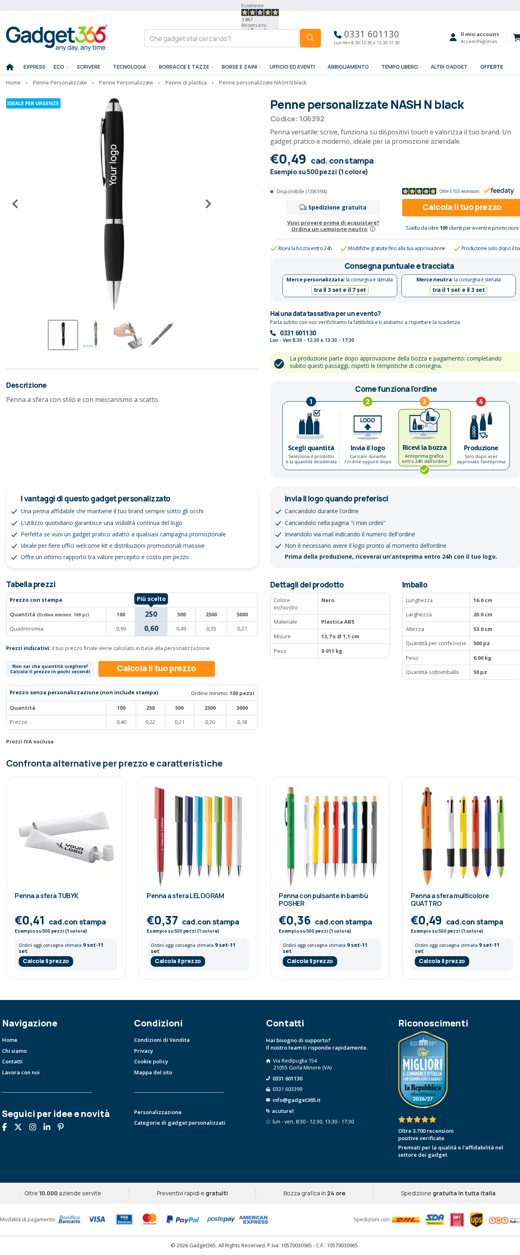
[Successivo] (205, 203)
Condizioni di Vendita (162, 1039)
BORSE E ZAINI (239, 66)
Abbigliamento (348, 66)
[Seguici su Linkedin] (49, 1127)
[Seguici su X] (21, 1127)
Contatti (12, 1061)
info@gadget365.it (297, 1100)
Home (9, 1039)
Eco (59, 66)
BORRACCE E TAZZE (184, 66)
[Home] (9, 67)
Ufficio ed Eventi (292, 66)
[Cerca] (310, 38)
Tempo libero (399, 66)
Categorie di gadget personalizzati (179, 1122)
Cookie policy (151, 1061)
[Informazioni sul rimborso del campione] (372, 229)
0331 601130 (370, 34)
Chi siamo (14, 1050)
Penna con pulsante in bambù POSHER (323, 899)
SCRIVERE (88, 66)
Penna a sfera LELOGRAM (185, 895)
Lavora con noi (21, 1072)
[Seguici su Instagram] (35, 1127)
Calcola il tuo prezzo (156, 668)
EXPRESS (35, 66)
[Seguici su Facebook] (7, 1127)
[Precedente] (18, 203)
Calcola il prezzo (46, 961)
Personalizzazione (158, 1112)
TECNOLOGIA (129, 66)
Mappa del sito (153, 1072)
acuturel (283, 1111)
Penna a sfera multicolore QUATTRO (450, 899)
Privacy (143, 1050)
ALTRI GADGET (449, 66)
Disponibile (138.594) (302, 191)
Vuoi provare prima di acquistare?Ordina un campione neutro (333, 226)
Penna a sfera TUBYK (46, 895)
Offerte (491, 66)
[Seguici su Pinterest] (64, 1127)
